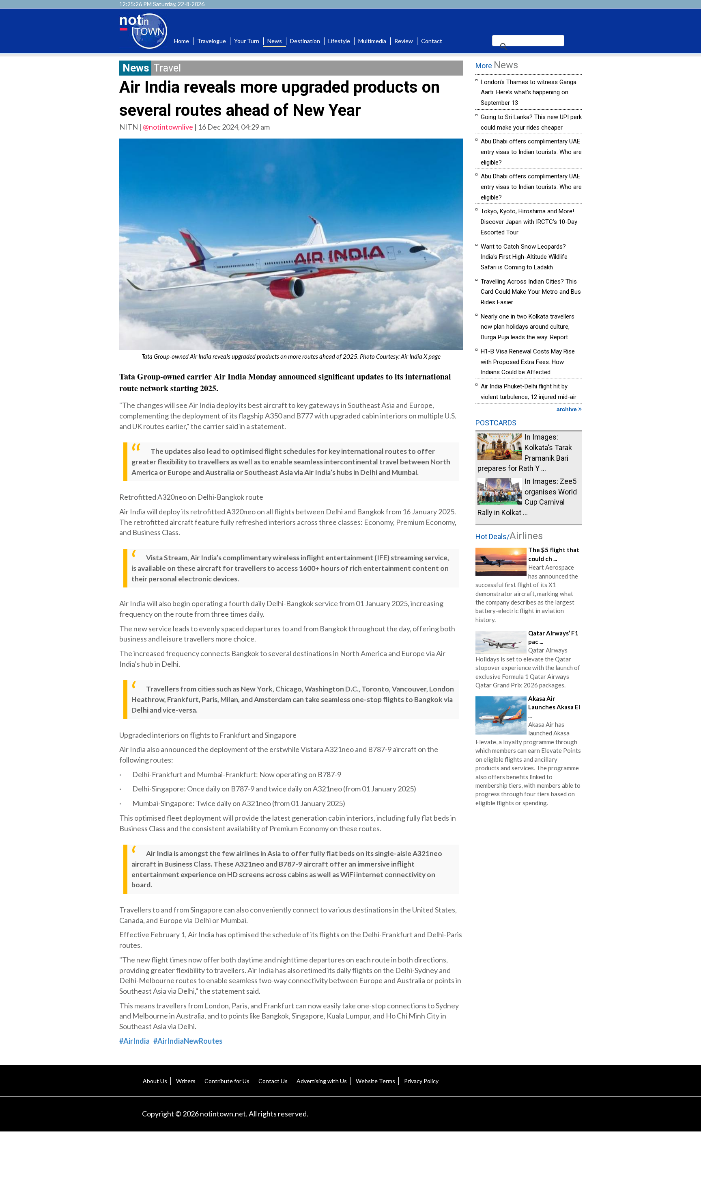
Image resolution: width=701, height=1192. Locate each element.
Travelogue (211, 40)
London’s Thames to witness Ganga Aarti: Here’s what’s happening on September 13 (528, 92)
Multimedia (372, 40)
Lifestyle (339, 40)
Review (403, 40)
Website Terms (375, 1080)
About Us (155, 1080)
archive (567, 409)
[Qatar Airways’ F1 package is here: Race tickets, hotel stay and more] (501, 641)
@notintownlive (168, 126)
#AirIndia (134, 1040)
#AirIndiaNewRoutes (188, 1040)
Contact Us (273, 1080)
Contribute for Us (226, 1080)
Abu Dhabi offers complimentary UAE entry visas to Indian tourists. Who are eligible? (531, 152)
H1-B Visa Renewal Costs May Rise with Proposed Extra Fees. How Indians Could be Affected (528, 362)
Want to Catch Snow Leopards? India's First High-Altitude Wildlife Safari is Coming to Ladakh (524, 257)
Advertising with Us (322, 1080)
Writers (186, 1080)
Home (181, 40)
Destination (305, 40)
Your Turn (246, 40)
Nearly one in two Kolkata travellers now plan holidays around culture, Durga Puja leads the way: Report (527, 327)
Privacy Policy (421, 1080)
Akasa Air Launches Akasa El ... (554, 707)
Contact (431, 40)
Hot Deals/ (509, 536)
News (274, 40)
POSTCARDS (495, 422)
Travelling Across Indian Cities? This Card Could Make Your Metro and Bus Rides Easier (531, 292)
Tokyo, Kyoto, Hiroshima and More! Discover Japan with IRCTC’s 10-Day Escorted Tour (529, 222)
